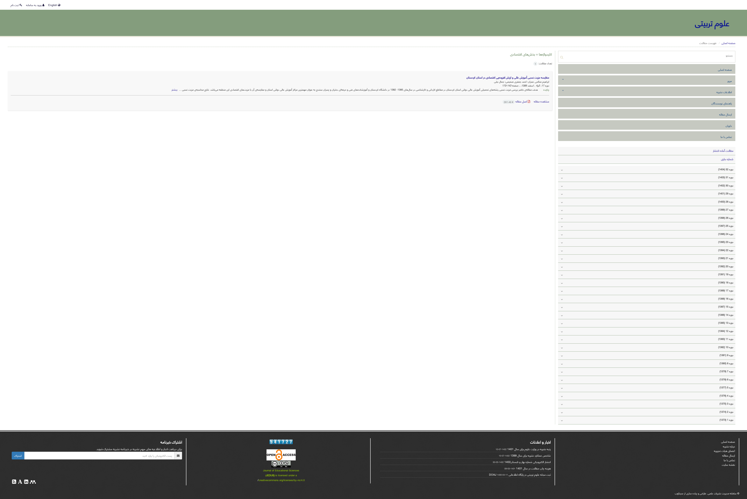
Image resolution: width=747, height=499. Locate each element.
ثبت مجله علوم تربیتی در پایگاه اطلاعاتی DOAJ (520, 474)
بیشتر (174, 89)
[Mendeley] (32, 482)
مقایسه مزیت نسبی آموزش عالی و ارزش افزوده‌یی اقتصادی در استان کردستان (507, 77)
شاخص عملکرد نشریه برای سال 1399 (530, 455)
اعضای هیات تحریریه (724, 450)
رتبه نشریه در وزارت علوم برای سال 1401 (529, 448)
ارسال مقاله (725, 114)
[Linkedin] (26, 482)
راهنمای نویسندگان (721, 103)
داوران (729, 125)
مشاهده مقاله (541, 101)
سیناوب (679, 493)
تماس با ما (726, 136)
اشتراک (18, 455)
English (53, 4)
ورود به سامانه (34, 4)
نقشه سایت (728, 464)
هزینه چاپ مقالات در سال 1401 (533, 468)
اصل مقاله (516, 101)
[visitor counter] (281, 441)
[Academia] (20, 482)
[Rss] (14, 482)
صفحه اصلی (728, 42)
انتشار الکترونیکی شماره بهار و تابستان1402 (527, 461)
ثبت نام (15, 4)
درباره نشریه (729, 446)
